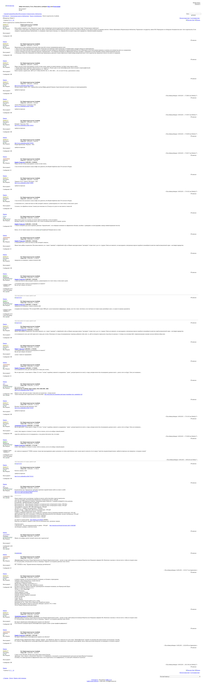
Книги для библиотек (36, 16)
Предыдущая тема (184, 18)
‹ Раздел (11, 678)
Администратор (30, 13)
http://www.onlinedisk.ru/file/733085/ (24, 183)
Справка (10, 13)
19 (13, 20)
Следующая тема (194, 18)
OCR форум (6, 16)
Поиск (14, 13)
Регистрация (56, 6)
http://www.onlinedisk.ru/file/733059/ (24, 85)
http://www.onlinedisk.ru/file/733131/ (24, 476)
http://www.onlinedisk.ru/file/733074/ (24, 125)
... (11, 20)
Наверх (5, 41)
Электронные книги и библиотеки (19, 16)
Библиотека (38, 13)
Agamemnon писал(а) (21, 329)
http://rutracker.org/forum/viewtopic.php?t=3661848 (62, 525)
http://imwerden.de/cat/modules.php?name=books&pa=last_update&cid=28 (63, 394)
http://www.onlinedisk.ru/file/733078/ (24, 143)
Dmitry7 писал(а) (19, 349)
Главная (6, 13)
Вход (49, 6)
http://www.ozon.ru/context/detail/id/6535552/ (26, 491)
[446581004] (18, 553)
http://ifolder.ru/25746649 (36, 519)
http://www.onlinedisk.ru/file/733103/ (24, 408)
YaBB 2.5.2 (108, 679)
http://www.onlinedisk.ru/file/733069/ (24, 106)
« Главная (5, 678)
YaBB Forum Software (92, 681)
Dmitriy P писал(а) (20, 162)
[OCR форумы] (9, 5)
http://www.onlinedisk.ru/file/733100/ (24, 390)
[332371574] (18, 297)
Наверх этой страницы (20, 678)
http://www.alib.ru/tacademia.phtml (23, 492)
